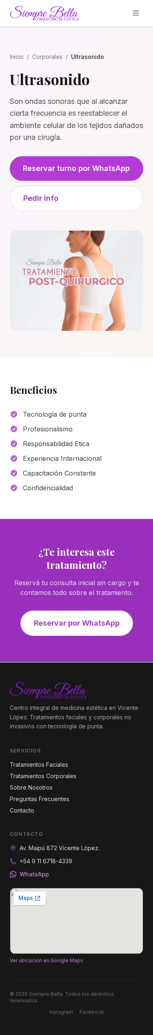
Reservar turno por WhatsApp (76, 168)
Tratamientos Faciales (39, 764)
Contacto (22, 810)
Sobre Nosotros (31, 787)
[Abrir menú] (136, 13)
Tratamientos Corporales (43, 775)
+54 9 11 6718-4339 (46, 861)
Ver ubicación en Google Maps (46, 960)
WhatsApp (34, 874)
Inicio (17, 56)
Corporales (47, 56)
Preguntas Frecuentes (39, 798)
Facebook (92, 1012)
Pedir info (40, 198)
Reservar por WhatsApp (77, 623)
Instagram (61, 1012)
